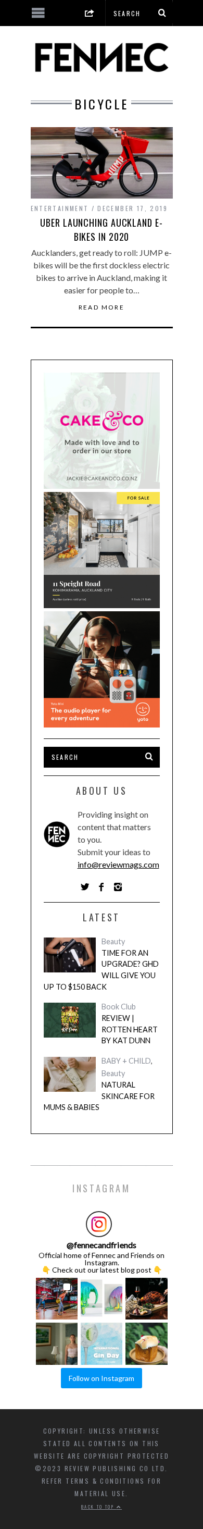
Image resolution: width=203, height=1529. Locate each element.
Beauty (113, 941)
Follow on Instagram (101, 1378)
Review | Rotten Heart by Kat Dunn (130, 1029)
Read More (102, 307)
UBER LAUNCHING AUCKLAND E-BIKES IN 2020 (101, 229)
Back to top (99, 1506)
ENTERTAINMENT (60, 208)
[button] (57, 1299)
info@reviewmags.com (118, 864)
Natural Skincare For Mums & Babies (99, 1096)
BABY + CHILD (126, 1060)
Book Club (119, 1006)
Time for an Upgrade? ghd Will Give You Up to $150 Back (101, 969)
